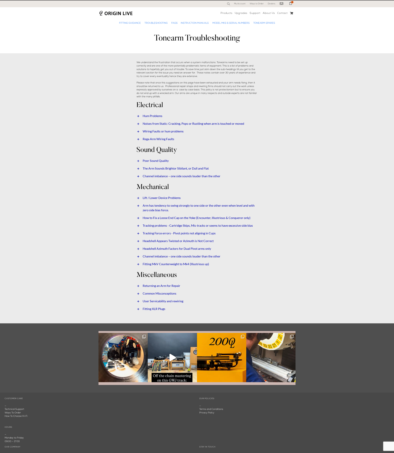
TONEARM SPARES (264, 23)
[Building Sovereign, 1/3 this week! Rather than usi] (123, 357)
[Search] (228, 3)
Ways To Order (13, 413)
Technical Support (14, 409)
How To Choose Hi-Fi (16, 416)
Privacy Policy (206, 413)
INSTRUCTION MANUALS (195, 23)
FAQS (174, 23)
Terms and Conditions (211, 409)
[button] (197, 116)
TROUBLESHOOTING (156, 23)
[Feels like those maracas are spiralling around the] (172, 357)
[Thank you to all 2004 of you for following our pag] (221, 357)
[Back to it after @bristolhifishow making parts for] (271, 357)
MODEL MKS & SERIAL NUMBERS (231, 23)
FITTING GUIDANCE (130, 23)
